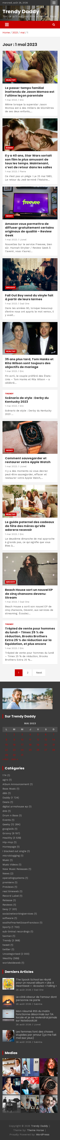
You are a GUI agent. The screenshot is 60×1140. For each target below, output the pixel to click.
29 (6, 754)
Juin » (14, 759)
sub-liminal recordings (16, 931)
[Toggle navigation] (6, 24)
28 (53, 749)
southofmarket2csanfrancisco (20, 922)
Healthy (11, 80)
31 (22, 754)
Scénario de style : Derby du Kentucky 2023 (27, 400)
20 (45, 744)
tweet (6, 944)
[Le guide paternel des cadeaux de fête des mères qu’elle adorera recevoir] (30, 501)
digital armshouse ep (15, 806)
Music (5, 860)
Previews (8, 886)
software (8, 918)
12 (38, 739)
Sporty (6, 927)
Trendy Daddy (20, 11)
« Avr (5, 759)
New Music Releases (15, 869)
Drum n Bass (10, 815)
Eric (22, 100)
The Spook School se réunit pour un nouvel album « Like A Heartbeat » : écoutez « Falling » (36, 983)
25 (30, 749)
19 (38, 744)
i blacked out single (14, 851)
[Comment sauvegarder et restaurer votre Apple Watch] (30, 437)
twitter (6, 949)
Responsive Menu (54, 3)
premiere (8, 882)
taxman (7, 936)
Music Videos (10, 864)
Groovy (10, 287)
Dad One (24, 303)
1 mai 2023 (11, 100)
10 (22, 739)
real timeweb (10, 891)
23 (14, 749)
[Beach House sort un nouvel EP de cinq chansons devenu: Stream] (30, 569)
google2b (8, 828)
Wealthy (7, 958)
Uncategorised (11, 953)
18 (30, 744)
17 (22, 744)
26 (37, 749)
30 (14, 754)
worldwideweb (11, 962)
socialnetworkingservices (17, 913)
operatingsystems (13, 877)
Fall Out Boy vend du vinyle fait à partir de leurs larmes (29, 297)
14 (53, 739)
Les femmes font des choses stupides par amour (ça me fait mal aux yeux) (36, 1035)
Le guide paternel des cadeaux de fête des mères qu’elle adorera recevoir (29, 526)
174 (4, 775)
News (6, 873)
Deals (6, 802)
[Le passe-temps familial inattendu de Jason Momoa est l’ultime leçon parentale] (30, 67)
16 (14, 744)
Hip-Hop (7, 842)
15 (6, 744)
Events (6, 819)
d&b (4, 793)
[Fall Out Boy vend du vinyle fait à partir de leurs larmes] (30, 274)
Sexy (5, 909)
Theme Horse (35, 1130)
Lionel (23, 239)
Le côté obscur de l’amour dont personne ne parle (36, 998)
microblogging (11, 855)
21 (53, 744)
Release (7, 900)
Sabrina (38, 1004)
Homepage (9, 846)
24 (22, 749)
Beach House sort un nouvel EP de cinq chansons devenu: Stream (29, 594)
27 (45, 749)
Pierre (23, 171)
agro (5, 779)
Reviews (7, 904)
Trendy (9, 393)
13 (46, 739)
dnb (4, 811)
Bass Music (9, 788)
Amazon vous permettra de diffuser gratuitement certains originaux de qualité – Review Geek (29, 229)
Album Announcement (15, 784)
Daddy (9, 148)
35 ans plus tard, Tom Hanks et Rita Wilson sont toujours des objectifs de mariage (29, 363)
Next (39, 672)
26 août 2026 (23, 989)
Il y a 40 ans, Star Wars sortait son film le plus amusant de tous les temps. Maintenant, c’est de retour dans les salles (28, 161)
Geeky (9, 216)
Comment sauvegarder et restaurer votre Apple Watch (27, 460)
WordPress (42, 1134)
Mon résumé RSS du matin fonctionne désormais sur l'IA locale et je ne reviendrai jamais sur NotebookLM (36, 1016)
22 (6, 749)
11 (30, 739)
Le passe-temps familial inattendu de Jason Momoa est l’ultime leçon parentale (29, 92)
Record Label (10, 895)
